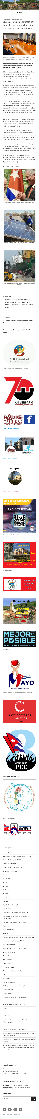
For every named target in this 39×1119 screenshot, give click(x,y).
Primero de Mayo (8, 967)
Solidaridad (17, 306)
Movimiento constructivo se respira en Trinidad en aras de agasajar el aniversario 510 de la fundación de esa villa (19, 1048)
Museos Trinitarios (9, 945)
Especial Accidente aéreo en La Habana (15, 912)
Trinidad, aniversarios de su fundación (15, 997)
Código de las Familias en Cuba (12, 867)
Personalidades (8, 956)
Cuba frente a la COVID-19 (11, 871)
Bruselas (13, 302)
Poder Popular (7, 963)
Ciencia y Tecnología (9, 864)
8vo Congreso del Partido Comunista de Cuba (17, 856)
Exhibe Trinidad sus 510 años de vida (14, 1029)
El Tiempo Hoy (7, 909)
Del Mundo (6, 890)
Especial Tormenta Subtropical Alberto (15, 922)
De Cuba (8, 296)
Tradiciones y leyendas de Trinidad (14, 986)
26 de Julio (6, 852)
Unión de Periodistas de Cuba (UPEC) (14, 1004)
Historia (5, 933)
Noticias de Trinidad (9, 952)
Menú (20, 12)
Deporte (5, 894)
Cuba (19, 302)
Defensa (5, 886)
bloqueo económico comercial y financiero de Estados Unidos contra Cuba (19, 301)
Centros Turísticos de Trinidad (12, 860)
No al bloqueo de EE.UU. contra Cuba (14, 948)
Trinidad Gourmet (8, 989)
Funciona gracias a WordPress (11, 1114)
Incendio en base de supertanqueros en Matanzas (18, 937)
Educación (6, 901)
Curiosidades (7, 879)
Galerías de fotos (8, 930)
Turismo (5, 1001)
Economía (6, 897)
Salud (4, 975)
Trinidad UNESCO (8, 993)
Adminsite (18, 19)
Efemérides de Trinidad (10, 905)
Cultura (5, 875)
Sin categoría (7, 978)
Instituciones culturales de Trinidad (14, 941)
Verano (5, 1008)
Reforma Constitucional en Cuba (13, 971)
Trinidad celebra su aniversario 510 (14, 1026)
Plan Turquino (7, 959)
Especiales (6, 926)
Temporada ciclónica (9, 982)
